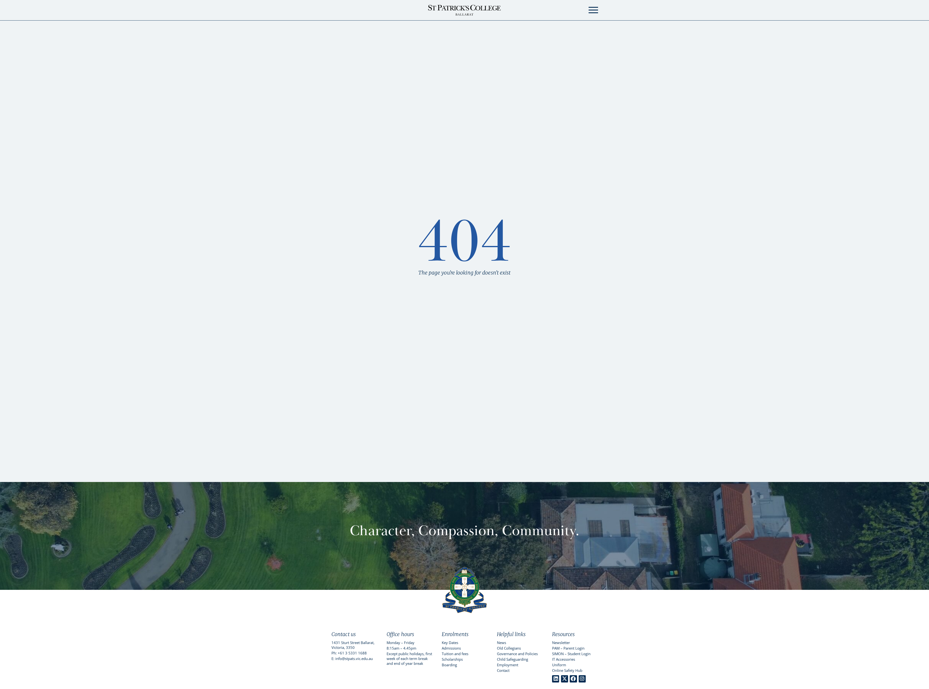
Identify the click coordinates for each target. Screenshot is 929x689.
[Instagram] (582, 678)
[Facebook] (573, 678)
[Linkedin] (555, 678)
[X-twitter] (564, 678)
